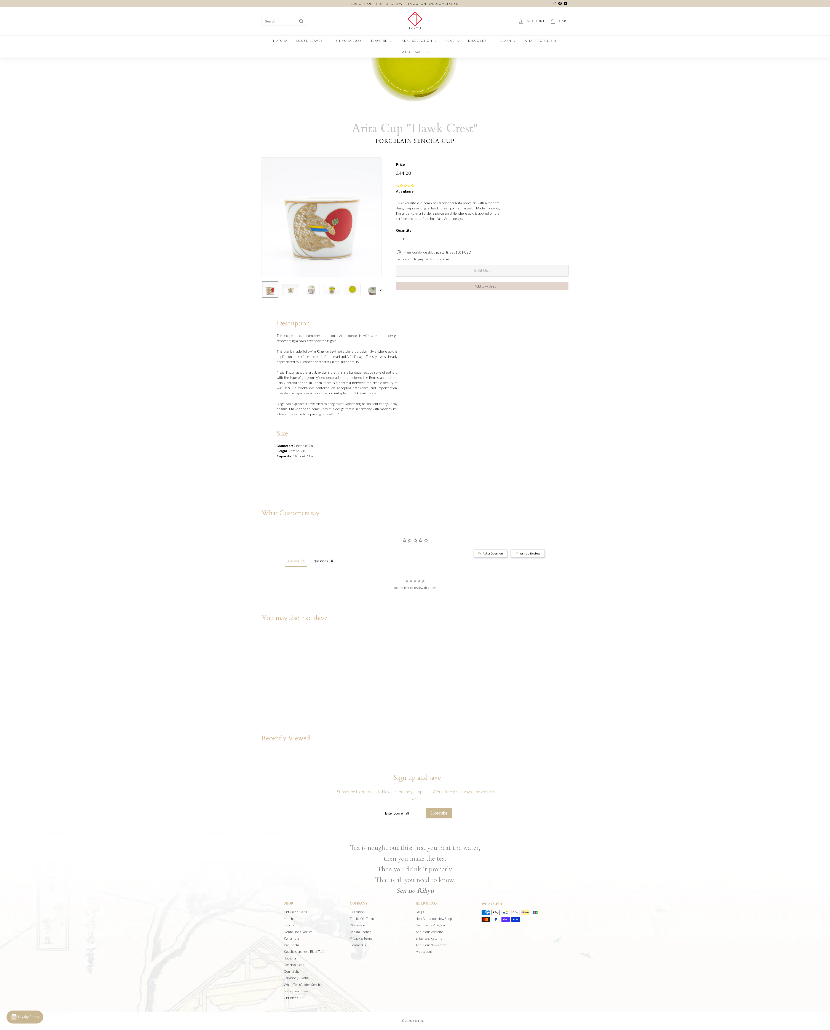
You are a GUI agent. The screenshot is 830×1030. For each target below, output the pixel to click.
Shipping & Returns (429, 938)
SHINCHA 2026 (349, 40)
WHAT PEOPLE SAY (540, 40)
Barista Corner (360, 932)
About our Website (429, 932)
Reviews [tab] (293, 561)
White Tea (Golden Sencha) (303, 985)
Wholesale (357, 925)
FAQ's (420, 912)
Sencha (289, 925)
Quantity (404, 230)
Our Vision (357, 912)
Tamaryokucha (294, 965)
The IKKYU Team (362, 919)
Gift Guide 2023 (295, 912)
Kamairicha (291, 938)
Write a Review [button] (530, 553)
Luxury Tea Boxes (296, 991)
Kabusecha (292, 945)
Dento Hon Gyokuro (298, 932)
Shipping (418, 259)
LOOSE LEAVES (310, 40)
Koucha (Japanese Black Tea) (304, 951)
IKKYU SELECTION (417, 40)
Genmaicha (292, 971)
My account (424, 951)
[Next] (378, 289)
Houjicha (290, 958)
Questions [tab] (321, 561)
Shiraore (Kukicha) (297, 978)
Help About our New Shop (434, 919)
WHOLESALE (413, 52)
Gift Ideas (291, 998)
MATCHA (280, 40)
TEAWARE (380, 40)
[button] (482, 286)
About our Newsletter (431, 945)
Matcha (289, 919)
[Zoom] (321, 217)
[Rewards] (24, 1017)
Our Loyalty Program (430, 925)
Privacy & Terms (361, 938)
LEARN (506, 40)
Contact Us (358, 945)
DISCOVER (478, 40)
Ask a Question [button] (493, 553)
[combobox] (284, 21)
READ (450, 40)
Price (400, 164)
